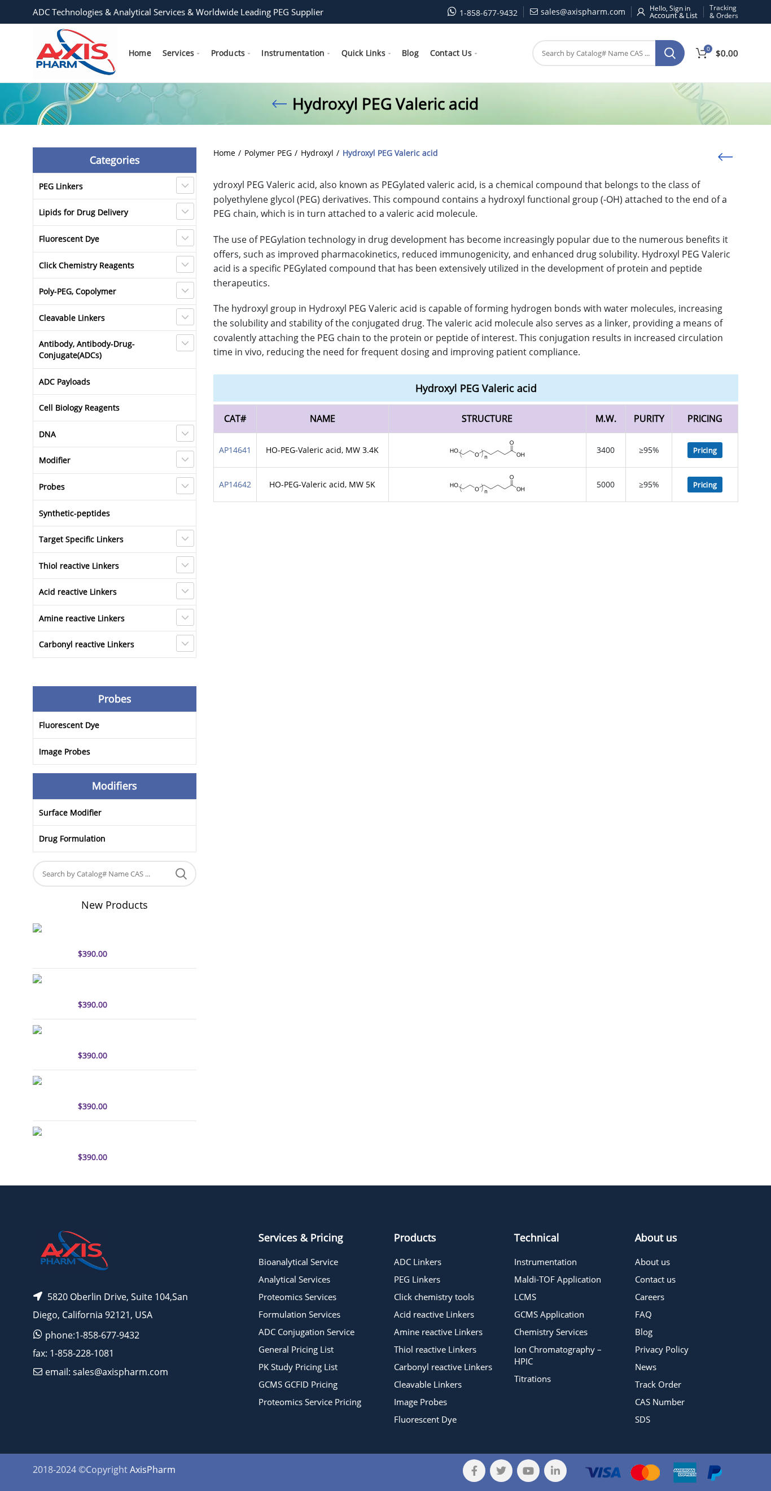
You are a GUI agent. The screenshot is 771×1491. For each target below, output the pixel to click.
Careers (649, 1296)
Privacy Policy (662, 1349)
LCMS (525, 1296)
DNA (47, 434)
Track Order (658, 1384)
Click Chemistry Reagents (86, 265)
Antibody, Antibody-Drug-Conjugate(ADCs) (87, 349)
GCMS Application (549, 1314)
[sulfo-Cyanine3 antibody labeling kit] (51, 1094)
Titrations (532, 1378)
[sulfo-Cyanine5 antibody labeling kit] (51, 941)
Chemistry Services (551, 1331)
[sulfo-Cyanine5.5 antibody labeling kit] (51, 1145)
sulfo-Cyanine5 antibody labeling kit (124, 933)
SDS (642, 1419)
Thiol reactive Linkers (79, 565)
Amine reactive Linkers (82, 618)
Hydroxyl (317, 152)
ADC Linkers (417, 1261)
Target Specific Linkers (81, 539)
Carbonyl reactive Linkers (86, 644)
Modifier (55, 460)
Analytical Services (294, 1279)
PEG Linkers (61, 186)
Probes (52, 486)
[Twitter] (501, 1470)
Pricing (705, 450)
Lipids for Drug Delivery (83, 212)
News (645, 1366)
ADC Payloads (64, 381)
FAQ (643, 1314)
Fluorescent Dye (69, 238)
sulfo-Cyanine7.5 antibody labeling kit (127, 1035)
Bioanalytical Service (298, 1261)
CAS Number (660, 1401)
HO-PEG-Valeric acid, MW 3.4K (322, 449)
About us (652, 1261)
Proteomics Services (297, 1296)
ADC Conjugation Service (306, 1331)
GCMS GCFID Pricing (298, 1384)
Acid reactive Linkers (78, 591)
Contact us (655, 1279)
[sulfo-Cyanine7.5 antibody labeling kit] (51, 1043)
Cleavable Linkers (72, 317)
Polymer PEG (268, 152)
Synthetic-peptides (74, 513)
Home (224, 152)
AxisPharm (153, 1469)
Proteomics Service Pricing (310, 1401)
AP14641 (235, 449)
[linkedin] (555, 1470)
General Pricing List (296, 1349)
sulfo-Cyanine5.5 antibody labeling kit (127, 1137)
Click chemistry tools (434, 1296)
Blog (643, 1331)
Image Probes (64, 751)
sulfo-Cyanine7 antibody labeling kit (124, 984)
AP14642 (235, 484)
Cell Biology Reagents (79, 407)
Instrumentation (545, 1261)
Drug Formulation (72, 838)
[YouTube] (528, 1470)
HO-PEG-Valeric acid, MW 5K (322, 484)
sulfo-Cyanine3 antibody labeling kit (124, 1086)
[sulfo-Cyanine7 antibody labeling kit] (51, 992)
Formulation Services (299, 1314)
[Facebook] (474, 1470)
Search (670, 53)
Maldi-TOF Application (557, 1279)
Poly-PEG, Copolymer (77, 291)
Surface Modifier (70, 812)
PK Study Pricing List (298, 1366)
